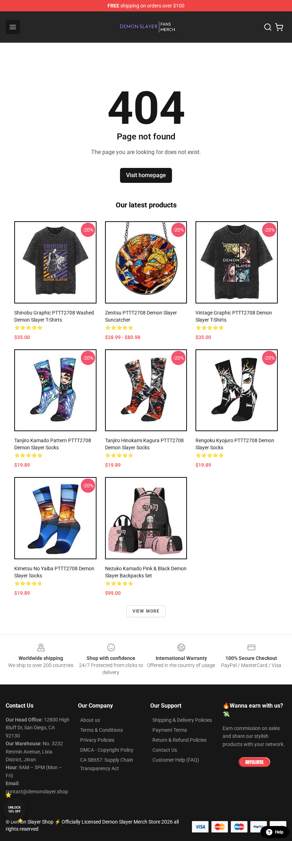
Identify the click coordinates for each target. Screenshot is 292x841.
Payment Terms (169, 730)
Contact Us (164, 750)
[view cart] (279, 27)
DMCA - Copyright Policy (107, 750)
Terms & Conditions (101, 730)
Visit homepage (146, 175)
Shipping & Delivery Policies (182, 720)
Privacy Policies (97, 740)
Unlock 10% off (14, 809)
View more (146, 611)
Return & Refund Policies (179, 740)
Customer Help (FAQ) (175, 760)
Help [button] (279, 832)
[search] (268, 27)
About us (90, 720)
